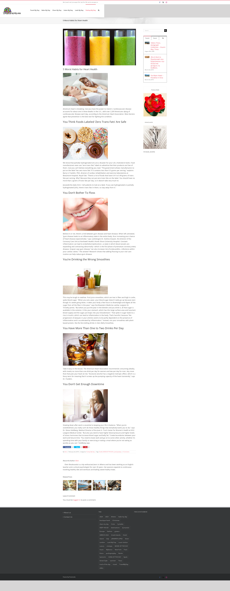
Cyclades (120, 524)
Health (101, 452)
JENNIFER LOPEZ (117, 539)
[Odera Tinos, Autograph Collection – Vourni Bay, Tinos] (147, 43)
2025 (107, 517)
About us (67, 512)
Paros (102, 553)
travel (115, 564)
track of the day (105, 564)
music (102, 550)
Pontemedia (72, 577)
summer (113, 561)
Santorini (103, 557)
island (102, 539)
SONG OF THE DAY (114, 557)
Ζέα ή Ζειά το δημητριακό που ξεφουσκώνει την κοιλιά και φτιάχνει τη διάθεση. (157, 62)
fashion (109, 531)
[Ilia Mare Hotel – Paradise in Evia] (147, 76)
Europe (102, 531)
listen (127, 539)
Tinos (120, 561)
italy (107, 539)
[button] (98, 10)
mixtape (109, 546)
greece (117, 531)
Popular (147, 38)
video (101, 568)
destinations (115, 528)
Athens (113, 517)
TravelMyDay (123, 564)
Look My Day (111, 542)
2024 (101, 517)
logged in (76, 500)
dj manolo (125, 528)
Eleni (66, 452)
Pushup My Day (91, 452)
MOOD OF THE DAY (108, 452)
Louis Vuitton (123, 542)
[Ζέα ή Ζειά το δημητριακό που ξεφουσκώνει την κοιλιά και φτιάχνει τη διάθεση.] (147, 57)
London (102, 542)
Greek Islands (116, 535)
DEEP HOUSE (104, 528)
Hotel (125, 535)
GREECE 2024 (104, 535)
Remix (120, 553)
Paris (125, 550)
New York (118, 550)
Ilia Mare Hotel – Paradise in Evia (157, 76)
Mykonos (109, 550)
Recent (155, 38)
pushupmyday (117, 452)
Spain (125, 557)
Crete (113, 524)
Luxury (102, 546)
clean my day (104, 524)
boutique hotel (105, 520)
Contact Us (68, 517)
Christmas (115, 520)
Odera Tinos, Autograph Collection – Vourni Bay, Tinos (158, 46)
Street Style (104, 561)
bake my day (122, 517)
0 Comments (126, 452)
